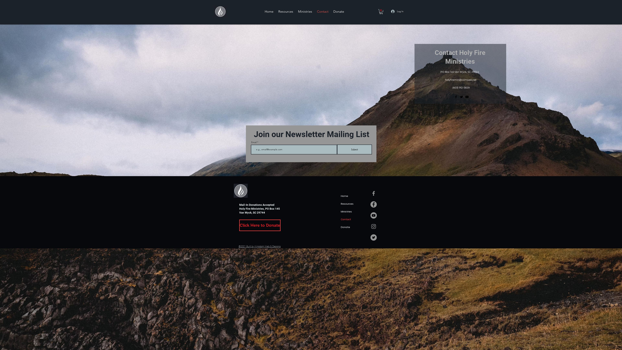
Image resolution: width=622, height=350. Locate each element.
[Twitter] (461, 97)
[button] (286, 11)
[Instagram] (373, 226)
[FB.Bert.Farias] (373, 193)
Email (254, 142)
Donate (345, 227)
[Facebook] (456, 97)
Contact (346, 219)
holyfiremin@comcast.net (460, 79)
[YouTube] (467, 97)
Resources (347, 203)
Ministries (346, 211)
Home (344, 196)
